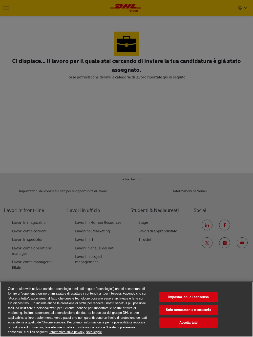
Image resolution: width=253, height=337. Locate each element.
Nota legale (94, 332)
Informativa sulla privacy (66, 332)
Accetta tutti (188, 322)
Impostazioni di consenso (188, 297)
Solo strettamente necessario (188, 310)
